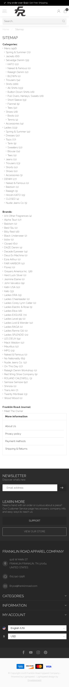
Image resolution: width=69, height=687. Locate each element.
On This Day (13, 366)
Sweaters (15, 147)
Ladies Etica (13, 310)
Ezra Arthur (12, 259)
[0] (65, 11)
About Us (10, 426)
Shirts (12, 84)
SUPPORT (34, 520)
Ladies (10, 127)
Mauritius (11, 346)
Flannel (14, 103)
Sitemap (19, 29)
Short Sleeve (17, 99)
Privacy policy (13, 433)
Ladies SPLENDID (16, 334)
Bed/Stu (11, 227)
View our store (34, 531)
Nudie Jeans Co (16, 202)
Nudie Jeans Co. (15, 362)
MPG (9, 350)
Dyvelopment (34, 680)
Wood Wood (13, 398)
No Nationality (14, 358)
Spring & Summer (18, 52)
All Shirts (15, 87)
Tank (12, 143)
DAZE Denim (13, 247)
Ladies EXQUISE (15, 314)
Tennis (13, 119)
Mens (10, 48)
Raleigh (12, 191)
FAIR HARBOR (14, 263)
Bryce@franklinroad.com (23, 585)
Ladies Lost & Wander (18, 322)
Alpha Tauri (12, 219)
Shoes (12, 111)
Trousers (13, 80)
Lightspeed (29, 676)
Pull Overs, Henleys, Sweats (26, 96)
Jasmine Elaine (14, 279)
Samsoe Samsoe (16, 382)
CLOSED (12, 198)
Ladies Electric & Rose (18, 307)
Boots (13, 115)
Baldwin (12, 186)
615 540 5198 (17, 576)
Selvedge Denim (17, 60)
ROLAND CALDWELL (18, 378)
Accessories (15, 123)
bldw (9, 239)
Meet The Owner (13, 411)
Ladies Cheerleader (17, 299)
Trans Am (11, 390)
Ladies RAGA (13, 326)
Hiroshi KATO (15, 195)
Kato (9, 291)
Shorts (12, 167)
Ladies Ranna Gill (16, 330)
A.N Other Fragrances (18, 215)
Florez (9, 267)
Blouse (14, 151)
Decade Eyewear (16, 251)
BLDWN (14, 76)
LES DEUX (12, 338)
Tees (12, 107)
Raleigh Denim (18, 72)
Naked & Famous (19, 68)
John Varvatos (14, 283)
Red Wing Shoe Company (21, 374)
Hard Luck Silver (15, 275)
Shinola (10, 386)
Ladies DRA (13, 295)
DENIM (10, 179)
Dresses (13, 135)
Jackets (13, 56)
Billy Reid (11, 231)
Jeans (11, 159)
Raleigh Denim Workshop (20, 370)
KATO (13, 64)
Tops (11, 139)
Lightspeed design (46, 676)
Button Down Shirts (21, 91)
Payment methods (15, 441)
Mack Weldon (14, 342)
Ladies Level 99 (14, 318)
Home (6, 29)
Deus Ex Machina (15, 255)
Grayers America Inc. (18, 271)
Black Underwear (15, 235)
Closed (11, 243)
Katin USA (12, 287)
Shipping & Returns (16, 448)
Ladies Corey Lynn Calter (20, 302)
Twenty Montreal (15, 394)
